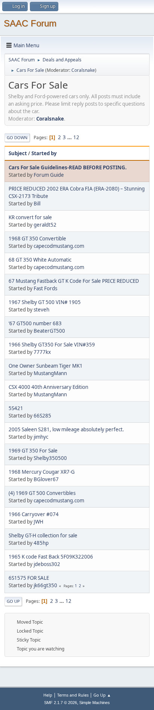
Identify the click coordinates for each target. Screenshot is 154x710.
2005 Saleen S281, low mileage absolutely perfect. (66, 429)
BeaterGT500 (49, 330)
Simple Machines (94, 702)
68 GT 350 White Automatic (40, 259)
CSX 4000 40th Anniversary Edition (48, 387)
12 (76, 137)
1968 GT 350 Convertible (37, 238)
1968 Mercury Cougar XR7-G (42, 471)
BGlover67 (46, 479)
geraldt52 (45, 224)
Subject (18, 153)
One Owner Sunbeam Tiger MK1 (46, 365)
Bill (37, 203)
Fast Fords (45, 288)
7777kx (42, 352)
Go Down (17, 137)
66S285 (42, 415)
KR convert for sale (30, 217)
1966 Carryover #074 (34, 514)
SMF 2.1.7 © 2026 (60, 702)
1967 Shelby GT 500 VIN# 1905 (45, 302)
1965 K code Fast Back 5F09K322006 (51, 556)
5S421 (16, 408)
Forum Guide (49, 175)
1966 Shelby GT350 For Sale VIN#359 (52, 344)
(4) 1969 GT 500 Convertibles (42, 493)
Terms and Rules (73, 695)
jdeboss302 (47, 564)
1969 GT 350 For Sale (33, 450)
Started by (44, 153)
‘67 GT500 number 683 (35, 323)
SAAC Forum (30, 23)
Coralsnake (83, 70)
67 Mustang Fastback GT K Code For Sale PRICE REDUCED (74, 281)
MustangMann (50, 373)
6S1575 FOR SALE (29, 578)
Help (47, 695)
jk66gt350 (45, 585)
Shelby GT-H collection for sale (43, 535)
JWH (38, 521)
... (70, 137)
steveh (41, 309)
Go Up (13, 601)
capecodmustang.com (59, 246)
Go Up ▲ (102, 695)
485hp (41, 543)
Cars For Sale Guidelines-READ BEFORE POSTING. (68, 167)
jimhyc (41, 437)
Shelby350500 (50, 458)
